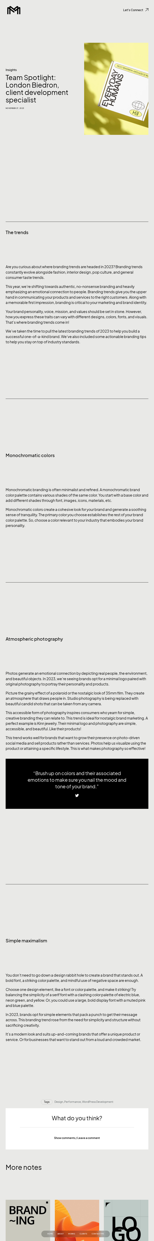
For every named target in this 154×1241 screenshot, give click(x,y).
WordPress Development (97, 1101)
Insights (11, 70)
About (60, 1234)
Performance (72, 1101)
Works (71, 1234)
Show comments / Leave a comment (77, 1137)
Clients (83, 1234)
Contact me (98, 1234)
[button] (77, 1138)
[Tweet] (77, 796)
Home (50, 1234)
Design (58, 1101)
